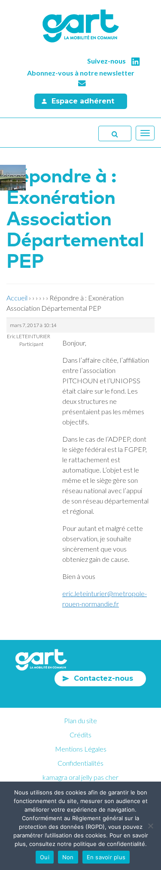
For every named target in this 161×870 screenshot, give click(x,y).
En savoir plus (106, 857)
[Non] (150, 825)
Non (68, 857)
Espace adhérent (83, 101)
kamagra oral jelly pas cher (80, 777)
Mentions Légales (80, 749)
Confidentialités (80, 763)
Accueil (16, 298)
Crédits (80, 735)
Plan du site (80, 720)
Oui (44, 857)
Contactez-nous (103, 678)
